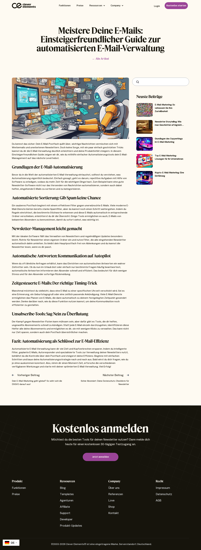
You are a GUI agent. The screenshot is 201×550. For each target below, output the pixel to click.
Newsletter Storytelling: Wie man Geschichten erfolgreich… (169, 123)
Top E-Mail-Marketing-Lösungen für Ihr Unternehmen (169, 157)
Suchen (138, 82)
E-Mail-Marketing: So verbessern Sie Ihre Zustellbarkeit (165, 108)
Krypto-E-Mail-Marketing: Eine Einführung (169, 174)
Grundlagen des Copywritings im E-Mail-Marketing (169, 140)
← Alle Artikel (100, 59)
